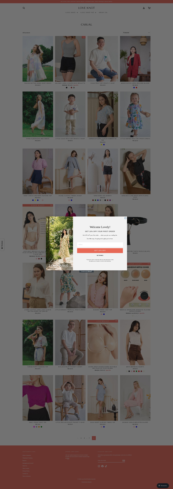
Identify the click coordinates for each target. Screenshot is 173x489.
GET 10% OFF (100, 250)
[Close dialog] (125, 218)
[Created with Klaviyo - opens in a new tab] (86, 271)
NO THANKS (100, 255)
